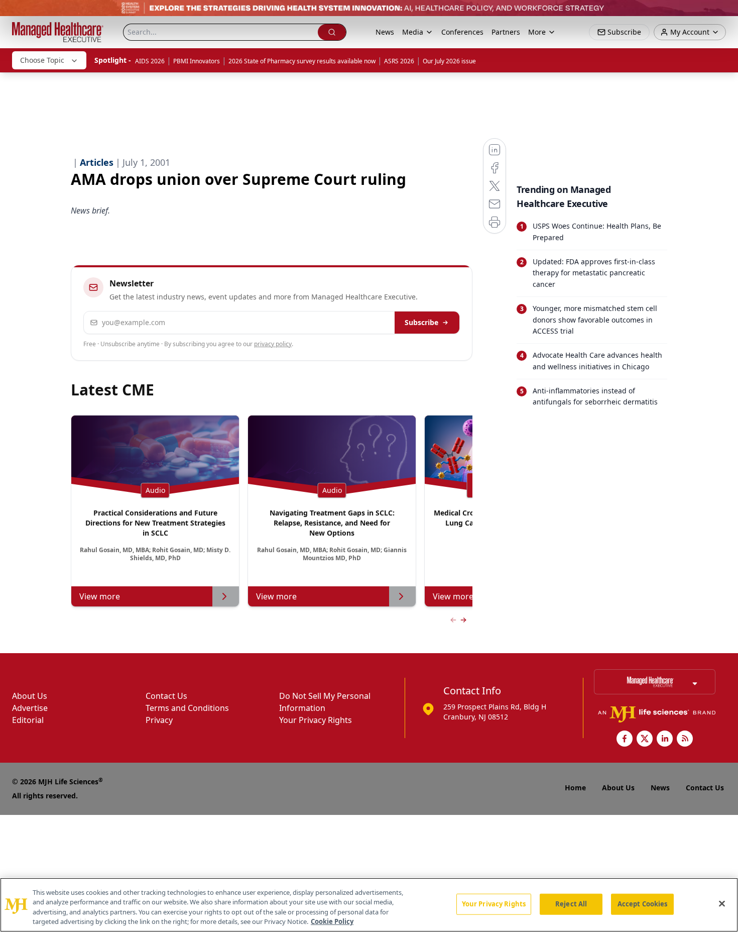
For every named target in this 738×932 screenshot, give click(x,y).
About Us (29, 695)
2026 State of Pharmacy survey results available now (302, 61)
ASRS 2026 (399, 61)
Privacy (159, 720)
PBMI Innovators (196, 61)
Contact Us (166, 695)
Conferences (462, 32)
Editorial (28, 720)
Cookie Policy (332, 921)
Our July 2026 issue (449, 61)
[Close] (722, 903)
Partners (505, 32)
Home (575, 787)
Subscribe (421, 322)
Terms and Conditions (187, 707)
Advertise (30, 707)
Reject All (571, 903)
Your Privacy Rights (315, 720)
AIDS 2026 (150, 61)
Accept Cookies (643, 903)
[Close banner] (725, 13)
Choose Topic (42, 60)
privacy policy (273, 344)
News (385, 32)
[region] (369, 905)
